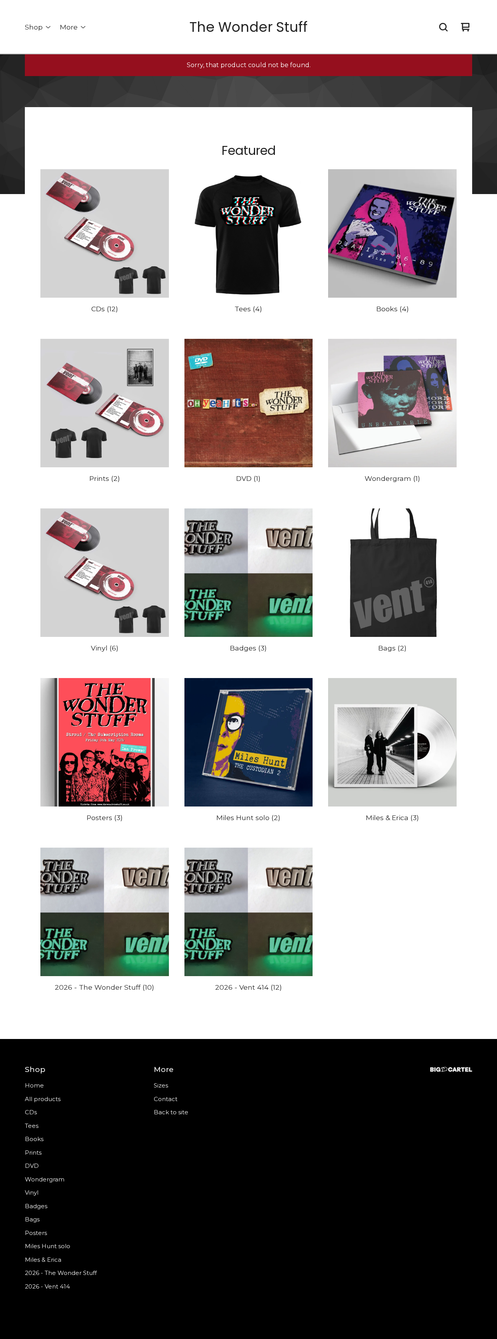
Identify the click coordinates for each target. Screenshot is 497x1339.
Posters (36, 1233)
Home (34, 1085)
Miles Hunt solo (47, 1246)
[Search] (443, 27)
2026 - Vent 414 (47, 1286)
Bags (32, 1219)
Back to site (171, 1112)
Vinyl (31, 1192)
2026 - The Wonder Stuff (61, 1273)
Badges (36, 1206)
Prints (33, 1152)
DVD (32, 1165)
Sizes (161, 1085)
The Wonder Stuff (248, 27)
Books (34, 1139)
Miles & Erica (43, 1259)
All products (43, 1099)
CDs (31, 1112)
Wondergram (44, 1179)
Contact (165, 1099)
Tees (31, 1125)
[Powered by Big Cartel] (451, 1069)
